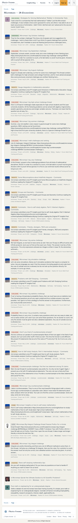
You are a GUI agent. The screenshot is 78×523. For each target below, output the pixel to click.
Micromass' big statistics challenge (28, 294)
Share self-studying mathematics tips (28, 463)
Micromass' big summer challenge (28, 121)
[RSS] (73, 516)
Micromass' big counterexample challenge (31, 386)
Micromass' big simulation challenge (29, 259)
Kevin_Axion (14, 495)
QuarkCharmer (15, 480)
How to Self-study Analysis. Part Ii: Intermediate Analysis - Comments (40, 351)
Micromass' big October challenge (28, 35)
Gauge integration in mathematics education (31, 87)
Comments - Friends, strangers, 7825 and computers (34, 227)
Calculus (17, 186)
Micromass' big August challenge (27, 70)
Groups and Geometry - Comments (27, 192)
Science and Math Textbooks (18, 418)
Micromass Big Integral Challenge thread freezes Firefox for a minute (39, 424)
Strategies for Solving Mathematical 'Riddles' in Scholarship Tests (39, 18)
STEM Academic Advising (43, 221)
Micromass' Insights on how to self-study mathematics (34, 405)
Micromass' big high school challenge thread (32, 102)
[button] (37, 3)
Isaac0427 (14, 29)
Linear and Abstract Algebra (18, 201)
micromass (14, 45)
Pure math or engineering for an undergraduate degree (30, 486)
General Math (58, 29)
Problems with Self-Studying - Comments (30, 279)
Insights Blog (31, 3)
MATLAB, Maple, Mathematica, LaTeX (21, 437)
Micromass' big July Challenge (27, 160)
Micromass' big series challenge (27, 240)
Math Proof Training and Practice (24, 115)
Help (69, 516)
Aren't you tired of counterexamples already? (32, 332)
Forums (42, 3)
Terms (59, 516)
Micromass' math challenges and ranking (30, 141)
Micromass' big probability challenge (29, 313)
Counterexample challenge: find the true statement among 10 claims (40, 366)
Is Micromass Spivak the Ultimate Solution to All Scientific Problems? (35, 478)
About (54, 516)
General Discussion (61, 480)
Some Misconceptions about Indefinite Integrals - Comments (36, 177)
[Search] (74, 2)
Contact (49, 516)
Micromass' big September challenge (29, 51)
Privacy (65, 516)
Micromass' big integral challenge (28, 443)
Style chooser (9, 516)
